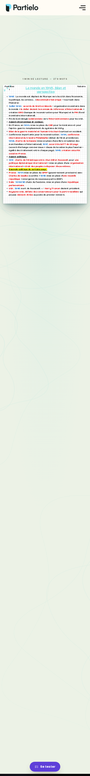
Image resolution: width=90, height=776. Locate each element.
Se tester (47, 767)
